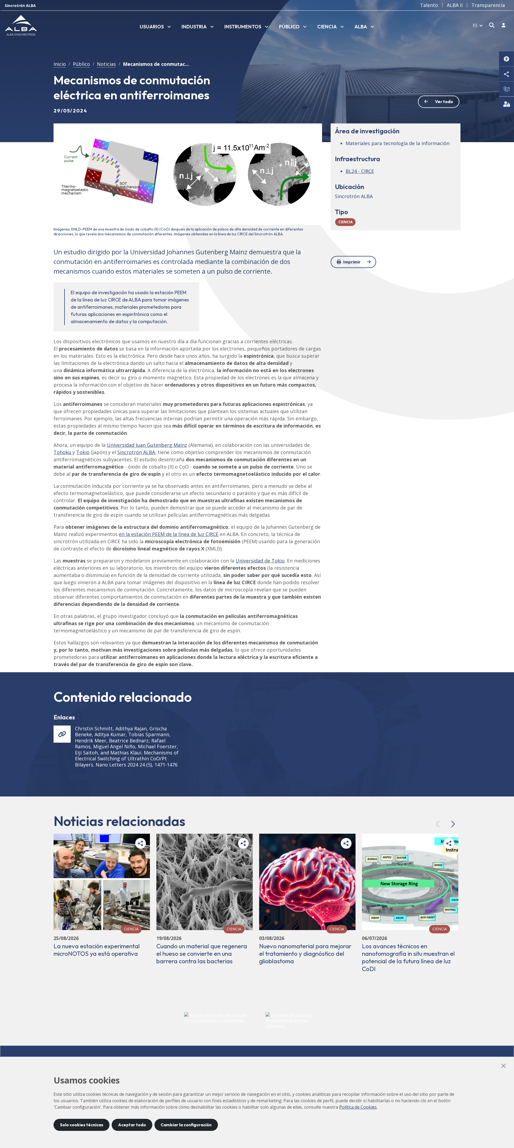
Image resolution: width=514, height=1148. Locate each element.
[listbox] (155, 27)
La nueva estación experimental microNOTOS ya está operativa (97, 949)
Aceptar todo (132, 1124)
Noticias (106, 64)
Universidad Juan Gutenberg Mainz (147, 445)
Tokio (82, 452)
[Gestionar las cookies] (506, 103)
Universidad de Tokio (260, 560)
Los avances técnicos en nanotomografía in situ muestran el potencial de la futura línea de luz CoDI (408, 957)
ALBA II (455, 5)
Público (81, 64)
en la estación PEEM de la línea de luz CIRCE (168, 534)
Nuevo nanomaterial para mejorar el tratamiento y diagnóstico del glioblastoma (305, 953)
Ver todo (444, 101)
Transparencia (488, 5)
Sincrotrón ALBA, (136, 452)
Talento (429, 5)
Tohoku (63, 452)
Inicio (60, 64)
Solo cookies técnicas (81, 1124)
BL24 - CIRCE (360, 171)
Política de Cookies (358, 1107)
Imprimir (352, 262)
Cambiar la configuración (186, 1124)
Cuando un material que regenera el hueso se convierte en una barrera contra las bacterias (201, 953)
